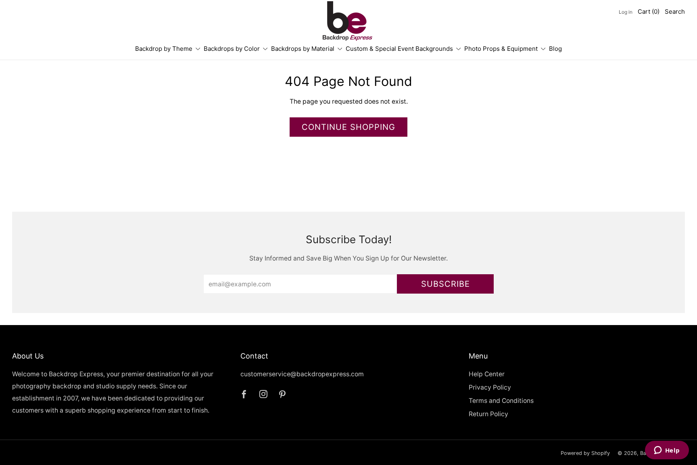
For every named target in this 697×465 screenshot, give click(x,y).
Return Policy (488, 414)
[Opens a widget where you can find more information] (667, 451)
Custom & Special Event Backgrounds (399, 48)
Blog (555, 48)
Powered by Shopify (585, 453)
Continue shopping (348, 127)
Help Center (487, 374)
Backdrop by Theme (163, 48)
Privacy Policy (490, 387)
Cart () (648, 11)
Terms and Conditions (501, 401)
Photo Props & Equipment (501, 48)
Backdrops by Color (232, 48)
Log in (625, 12)
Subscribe (445, 284)
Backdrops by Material (302, 48)
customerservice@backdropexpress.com (302, 374)
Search (675, 11)
